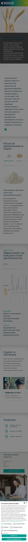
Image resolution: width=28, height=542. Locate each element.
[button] (14, 533)
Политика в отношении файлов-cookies (14, 521)
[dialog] (14, 521)
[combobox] (24, 503)
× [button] (26, 502)
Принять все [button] (14, 535)
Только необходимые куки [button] (14, 539)
